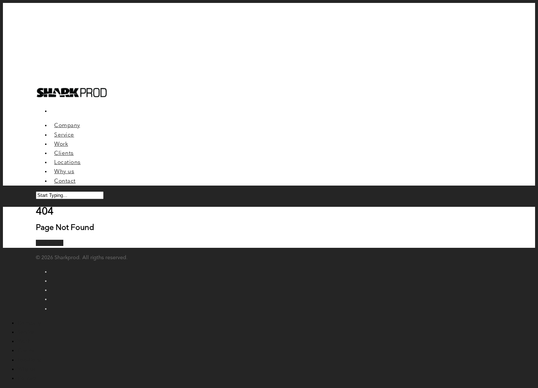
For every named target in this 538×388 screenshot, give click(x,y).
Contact (27, 378)
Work (24, 341)
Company (29, 323)
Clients (26, 350)
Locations (29, 360)
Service (26, 332)
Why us (26, 369)
